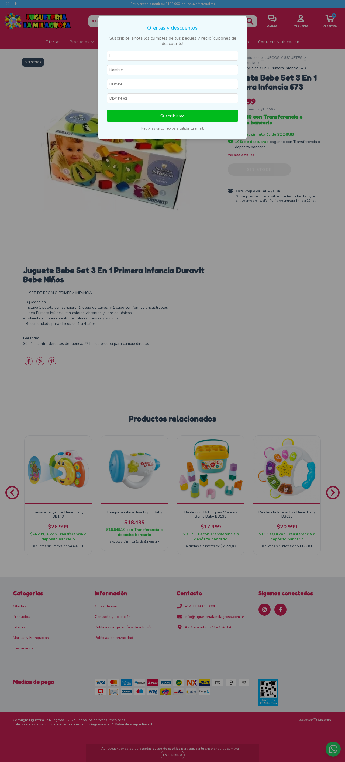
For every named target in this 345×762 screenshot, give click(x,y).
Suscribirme (172, 116)
